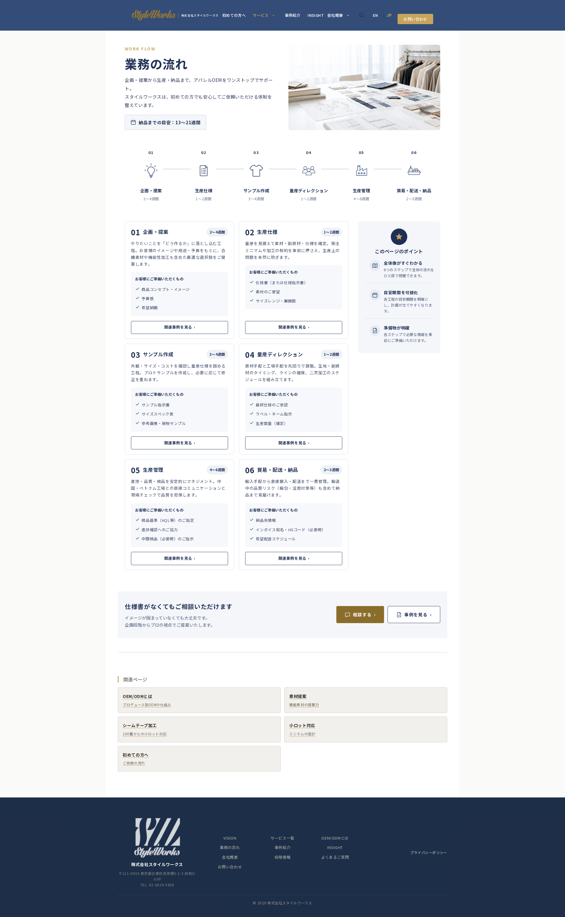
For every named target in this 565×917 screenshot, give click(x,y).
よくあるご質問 (335, 857)
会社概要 (335, 15)
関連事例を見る (179, 327)
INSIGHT (316, 15)
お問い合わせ (415, 19)
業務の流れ (230, 847)
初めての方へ (234, 15)
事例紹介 (293, 15)
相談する (364, 614)
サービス (261, 15)
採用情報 (283, 857)
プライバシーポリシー (428, 852)
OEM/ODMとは (335, 838)
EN (375, 15)
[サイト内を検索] (361, 15)
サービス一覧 (282, 838)
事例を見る (418, 614)
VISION (229, 838)
